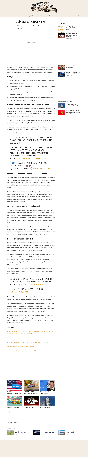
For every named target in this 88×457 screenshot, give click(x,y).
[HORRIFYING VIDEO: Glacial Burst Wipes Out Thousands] (31, 385)
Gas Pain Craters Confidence (70, 66)
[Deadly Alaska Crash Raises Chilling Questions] (10, 432)
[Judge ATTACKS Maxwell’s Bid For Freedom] (61, 32)
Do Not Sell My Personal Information (74, 441)
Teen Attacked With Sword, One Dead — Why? (48, 431)
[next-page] (10, 412)
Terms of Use (62, 441)
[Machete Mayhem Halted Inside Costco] (61, 432)
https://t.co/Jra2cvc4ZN (34, 284)
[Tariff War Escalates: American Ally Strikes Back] (14, 385)
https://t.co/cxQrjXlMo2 (34, 158)
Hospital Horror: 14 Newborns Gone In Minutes (71, 35)
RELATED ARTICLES (12, 378)
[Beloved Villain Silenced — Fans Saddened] (47, 385)
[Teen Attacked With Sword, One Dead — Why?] (36, 432)
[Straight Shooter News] (44, 7)
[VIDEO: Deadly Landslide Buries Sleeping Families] (61, 112)
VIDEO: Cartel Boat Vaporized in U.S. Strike (72, 104)
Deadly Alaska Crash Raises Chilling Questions (22, 431)
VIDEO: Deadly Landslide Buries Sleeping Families (73, 111)
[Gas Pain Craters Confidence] (61, 67)
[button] (79, 16)
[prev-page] (8, 412)
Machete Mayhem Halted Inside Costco (73, 431)
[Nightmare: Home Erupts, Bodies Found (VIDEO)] (61, 74)
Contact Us (51, 441)
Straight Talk (30, 15)
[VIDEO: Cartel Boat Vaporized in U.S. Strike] (47, 401)
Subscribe (58, 15)
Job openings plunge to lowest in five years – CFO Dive (23, 351)
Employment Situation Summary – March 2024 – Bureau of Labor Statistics (29, 338)
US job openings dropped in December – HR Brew (21, 346)
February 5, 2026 (42, 168)
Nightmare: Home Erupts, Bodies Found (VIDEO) (73, 73)
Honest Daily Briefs (40, 15)
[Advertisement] (31, 54)
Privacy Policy (40, 441)
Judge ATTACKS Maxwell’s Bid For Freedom (71, 28)
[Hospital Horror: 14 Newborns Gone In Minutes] (31, 401)
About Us (51, 15)
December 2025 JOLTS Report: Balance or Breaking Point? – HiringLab (27, 342)
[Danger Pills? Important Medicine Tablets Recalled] (14, 401)
